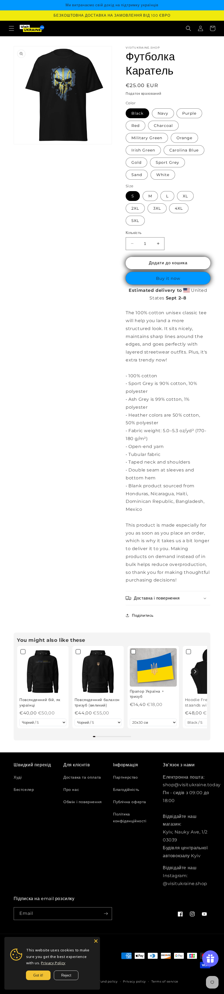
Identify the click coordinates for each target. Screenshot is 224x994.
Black (137, 113)
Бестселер (24, 789)
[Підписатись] (106, 913)
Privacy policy (134, 981)
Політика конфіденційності (129, 817)
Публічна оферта (129, 801)
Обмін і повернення (82, 801)
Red (135, 125)
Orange (184, 137)
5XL (135, 220)
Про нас (71, 789)
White (162, 174)
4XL (179, 208)
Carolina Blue (184, 150)
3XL (157, 208)
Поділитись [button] (143, 615)
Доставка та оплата (82, 777)
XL (185, 196)
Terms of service (164, 981)
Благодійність (126, 789)
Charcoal (163, 125)
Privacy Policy (53, 962)
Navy (163, 113)
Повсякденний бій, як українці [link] (39, 702)
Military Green (146, 137)
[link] (42, 671)
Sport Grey (167, 162)
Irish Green (143, 150)
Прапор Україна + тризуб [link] (147, 694)
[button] (11, 28)
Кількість (134, 232)
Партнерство (125, 777)
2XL (135, 208)
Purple (189, 113)
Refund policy (106, 981)
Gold (136, 162)
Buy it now (168, 278)
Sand (136, 174)
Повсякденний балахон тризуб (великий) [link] (97, 702)
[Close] (96, 941)
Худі (18, 777)
